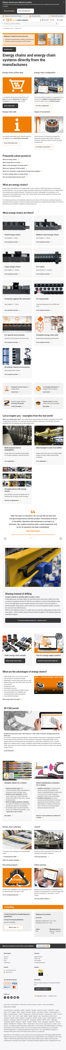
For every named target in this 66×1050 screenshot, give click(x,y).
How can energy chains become (14, 177)
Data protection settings (10, 1006)
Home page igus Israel (8, 28)
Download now (8, 49)
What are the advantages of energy (15, 165)
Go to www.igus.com (24, 11)
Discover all (12, 500)
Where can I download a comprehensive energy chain (21, 171)
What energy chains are (11, 162)
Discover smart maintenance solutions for (48, 816)
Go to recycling (10, 895)
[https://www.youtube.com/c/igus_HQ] (14, 997)
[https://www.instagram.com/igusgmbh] (8, 997)
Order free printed (11, 860)
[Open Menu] (4, 20)
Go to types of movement (43, 147)
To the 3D (16, 406)
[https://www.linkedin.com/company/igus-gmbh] (11, 997)
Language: (41, 996)
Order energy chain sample (14, 660)
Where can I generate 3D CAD (14, 168)
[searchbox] (29, 24)
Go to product (11, 242)
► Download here (10, 856)
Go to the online (41, 898)
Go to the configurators (42, 106)
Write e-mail (12, 927)
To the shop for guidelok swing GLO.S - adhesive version (32, 620)
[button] (30, 537)
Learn (14, 392)
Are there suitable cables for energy (15, 174)
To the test (40, 856)
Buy (46, 406)
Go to (9, 461)
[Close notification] (64, 2)
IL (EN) (61, 20)
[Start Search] (57, 24)
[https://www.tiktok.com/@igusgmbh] (18, 997)
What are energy (10, 159)
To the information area (11, 143)
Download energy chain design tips (48, 660)
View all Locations (9, 11)
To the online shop (9, 106)
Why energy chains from (11, 699)
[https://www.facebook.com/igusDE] (5, 997)
